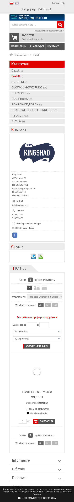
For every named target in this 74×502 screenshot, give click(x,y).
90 (55, 305)
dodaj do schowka (38, 413)
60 (47, 305)
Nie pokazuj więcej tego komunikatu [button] (39, 498)
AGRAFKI (19, 81)
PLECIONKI (21, 93)
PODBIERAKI (22, 98)
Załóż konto (45, 9)
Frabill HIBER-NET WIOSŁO (37, 392)
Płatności (37, 46)
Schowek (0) (58, 3)
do (38, 325)
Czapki (18, 70)
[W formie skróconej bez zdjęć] (44, 288)
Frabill (17, 76)
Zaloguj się (28, 9)
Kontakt (53, 46)
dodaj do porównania (39, 409)
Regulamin (18, 46)
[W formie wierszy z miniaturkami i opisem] (37, 288)
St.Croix (18, 121)
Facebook (14, 235)
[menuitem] (18, 46)
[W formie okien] (29, 288)
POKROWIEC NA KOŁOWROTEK (34, 110)
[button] (12, 2)
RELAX (20, 115)
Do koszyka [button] (46, 421)
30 (40, 305)
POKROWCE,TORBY (27, 104)
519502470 (17, 218)
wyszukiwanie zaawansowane (49, 31)
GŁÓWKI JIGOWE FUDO (29, 87)
